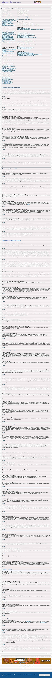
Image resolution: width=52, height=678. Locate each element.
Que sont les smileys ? (6, 77)
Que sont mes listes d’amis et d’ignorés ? (24, 28)
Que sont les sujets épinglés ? (7, 81)
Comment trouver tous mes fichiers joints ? (24, 48)
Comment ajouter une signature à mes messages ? (8, 54)
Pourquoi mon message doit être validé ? (8, 70)
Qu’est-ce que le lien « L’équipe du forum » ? (24, 19)
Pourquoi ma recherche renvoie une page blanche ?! (26, 35)
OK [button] (44, 675)
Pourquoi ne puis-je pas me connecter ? (8, 19)
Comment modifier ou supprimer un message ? (8, 52)
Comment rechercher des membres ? (23, 36)
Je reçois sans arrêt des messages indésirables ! (25, 23)
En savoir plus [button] (5, 675)
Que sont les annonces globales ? (7, 79)
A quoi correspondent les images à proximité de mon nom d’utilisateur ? (8, 38)
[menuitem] (3, 5)
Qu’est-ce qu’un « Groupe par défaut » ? (24, 18)
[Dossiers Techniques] (12, 1)
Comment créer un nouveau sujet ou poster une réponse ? (9, 50)
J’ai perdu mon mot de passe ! (7, 22)
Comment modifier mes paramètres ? (8, 30)
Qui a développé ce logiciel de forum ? (23, 52)
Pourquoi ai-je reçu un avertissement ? (8, 65)
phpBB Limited (28, 621)
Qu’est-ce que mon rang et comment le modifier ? (8, 41)
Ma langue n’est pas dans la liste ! (7, 36)
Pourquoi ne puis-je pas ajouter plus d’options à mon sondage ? (8, 57)
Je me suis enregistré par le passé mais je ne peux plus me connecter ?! (9, 21)
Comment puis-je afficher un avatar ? (8, 39)
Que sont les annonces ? (6, 80)
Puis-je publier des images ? (6, 78)
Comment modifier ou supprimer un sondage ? (8, 59)
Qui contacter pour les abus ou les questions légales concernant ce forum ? (29, 54)
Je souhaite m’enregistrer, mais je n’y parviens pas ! (8, 15)
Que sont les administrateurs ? (22, 11)
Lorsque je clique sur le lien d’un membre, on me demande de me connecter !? (8, 43)
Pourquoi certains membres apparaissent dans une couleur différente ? (29, 17)
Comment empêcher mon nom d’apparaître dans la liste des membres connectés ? (9, 32)
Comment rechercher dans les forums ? (24, 33)
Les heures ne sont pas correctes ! (8, 33)
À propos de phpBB (43, 622)
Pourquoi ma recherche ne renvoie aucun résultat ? (25, 34)
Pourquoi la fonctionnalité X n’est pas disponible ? (25, 53)
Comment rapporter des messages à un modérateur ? (8, 67)
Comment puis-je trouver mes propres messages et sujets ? (27, 37)
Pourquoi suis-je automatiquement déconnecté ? (7, 24)
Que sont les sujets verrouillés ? (7, 82)
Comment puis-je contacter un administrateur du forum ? (26, 55)
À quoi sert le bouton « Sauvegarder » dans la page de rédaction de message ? (9, 69)
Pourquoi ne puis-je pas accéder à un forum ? (8, 61)
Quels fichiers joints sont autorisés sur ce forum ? (25, 47)
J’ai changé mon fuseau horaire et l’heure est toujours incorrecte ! (9, 35)
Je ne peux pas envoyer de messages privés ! (25, 22)
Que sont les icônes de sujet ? (7, 83)
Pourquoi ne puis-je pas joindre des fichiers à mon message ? (9, 64)
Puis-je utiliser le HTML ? (6, 76)
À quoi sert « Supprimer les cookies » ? (8, 25)
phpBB (28, 204)
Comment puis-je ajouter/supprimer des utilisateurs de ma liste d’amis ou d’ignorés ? (31, 29)
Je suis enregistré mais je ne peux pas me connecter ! (9, 18)
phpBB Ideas (4, 630)
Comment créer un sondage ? (7, 55)
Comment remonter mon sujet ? (7, 71)
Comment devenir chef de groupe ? (23, 16)
